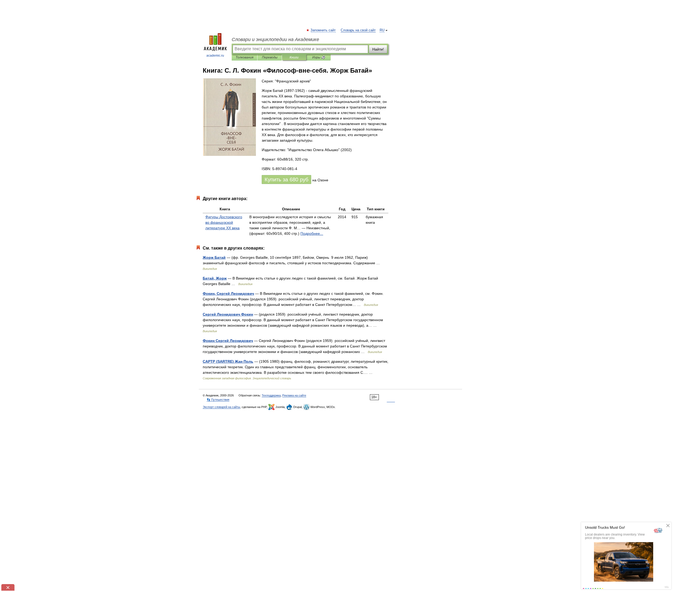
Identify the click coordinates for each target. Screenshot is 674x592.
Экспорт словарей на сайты (221, 407)
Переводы (269, 57)
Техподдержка (271, 395)
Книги (294, 57)
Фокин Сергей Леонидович (228, 341)
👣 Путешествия (218, 399)
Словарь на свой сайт (358, 30)
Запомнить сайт (323, 30)
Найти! (378, 49)
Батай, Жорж (215, 278)
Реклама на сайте (294, 395)
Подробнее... (311, 233)
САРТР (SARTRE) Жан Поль (228, 361)
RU (382, 30)
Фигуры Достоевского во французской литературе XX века (223, 222)
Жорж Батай (214, 257)
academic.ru (215, 55)
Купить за (286, 179)
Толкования (244, 57)
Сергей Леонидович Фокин (228, 314)
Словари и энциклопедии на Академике (275, 39)
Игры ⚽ (318, 57)
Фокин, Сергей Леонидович (228, 293)
